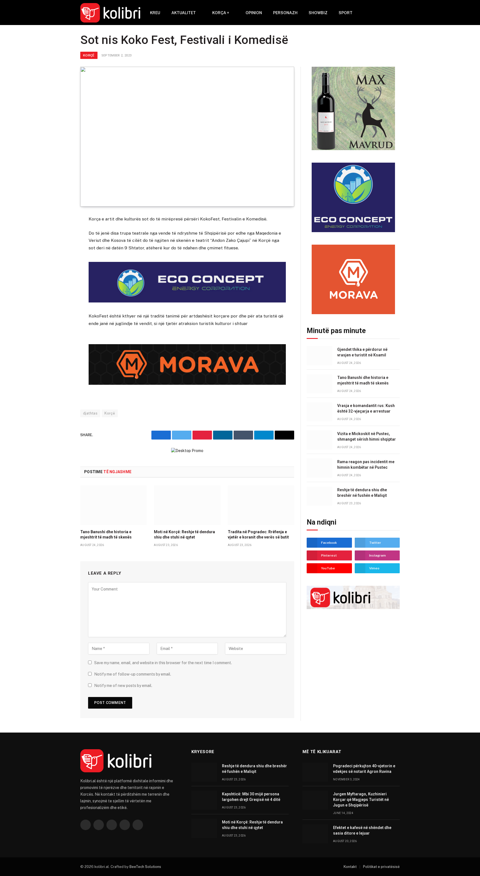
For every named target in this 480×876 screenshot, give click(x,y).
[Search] (389, 13)
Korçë (89, 55)
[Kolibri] (110, 12)
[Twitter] (60, 247)
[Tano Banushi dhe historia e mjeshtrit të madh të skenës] (113, 505)
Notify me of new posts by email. (123, 685)
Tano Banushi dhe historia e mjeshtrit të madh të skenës (106, 534)
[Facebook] (60, 233)
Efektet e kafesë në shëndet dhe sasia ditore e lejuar (362, 830)
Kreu (155, 13)
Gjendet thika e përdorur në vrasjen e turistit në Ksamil (362, 352)
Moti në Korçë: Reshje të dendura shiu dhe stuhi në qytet (184, 534)
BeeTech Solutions (145, 867)
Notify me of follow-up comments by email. (132, 674)
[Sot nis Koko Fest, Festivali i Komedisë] (187, 137)
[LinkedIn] (60, 260)
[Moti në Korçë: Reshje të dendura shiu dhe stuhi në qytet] (187, 505)
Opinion (254, 13)
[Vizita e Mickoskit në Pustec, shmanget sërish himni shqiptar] (319, 440)
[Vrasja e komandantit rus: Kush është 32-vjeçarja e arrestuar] (319, 411)
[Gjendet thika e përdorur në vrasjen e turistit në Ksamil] (319, 355)
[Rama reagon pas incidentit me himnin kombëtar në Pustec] (319, 468)
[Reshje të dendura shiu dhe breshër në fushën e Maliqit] (319, 496)
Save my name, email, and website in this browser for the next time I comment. (163, 663)
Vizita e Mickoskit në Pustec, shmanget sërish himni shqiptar (366, 436)
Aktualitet (183, 13)
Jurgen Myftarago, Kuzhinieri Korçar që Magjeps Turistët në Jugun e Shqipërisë (361, 799)
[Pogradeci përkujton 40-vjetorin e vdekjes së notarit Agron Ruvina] (315, 772)
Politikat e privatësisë (381, 867)
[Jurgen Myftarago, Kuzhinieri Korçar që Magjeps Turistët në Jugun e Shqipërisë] (315, 800)
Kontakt (350, 867)
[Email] (60, 288)
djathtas (90, 413)
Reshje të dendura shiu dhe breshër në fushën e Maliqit (362, 493)
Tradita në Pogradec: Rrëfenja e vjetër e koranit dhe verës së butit (258, 534)
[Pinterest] (60, 274)
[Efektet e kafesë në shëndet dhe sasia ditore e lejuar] (315, 833)
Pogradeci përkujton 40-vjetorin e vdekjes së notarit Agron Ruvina (364, 769)
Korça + (220, 13)
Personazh (285, 13)
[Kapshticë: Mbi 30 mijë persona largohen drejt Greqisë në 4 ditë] (204, 800)
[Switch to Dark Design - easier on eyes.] (397, 13)
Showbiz (318, 13)
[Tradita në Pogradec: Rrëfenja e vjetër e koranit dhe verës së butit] (261, 505)
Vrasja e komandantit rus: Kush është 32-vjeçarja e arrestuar (366, 408)
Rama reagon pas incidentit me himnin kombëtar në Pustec (365, 465)
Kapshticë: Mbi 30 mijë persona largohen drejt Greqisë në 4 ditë (251, 797)
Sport (345, 13)
